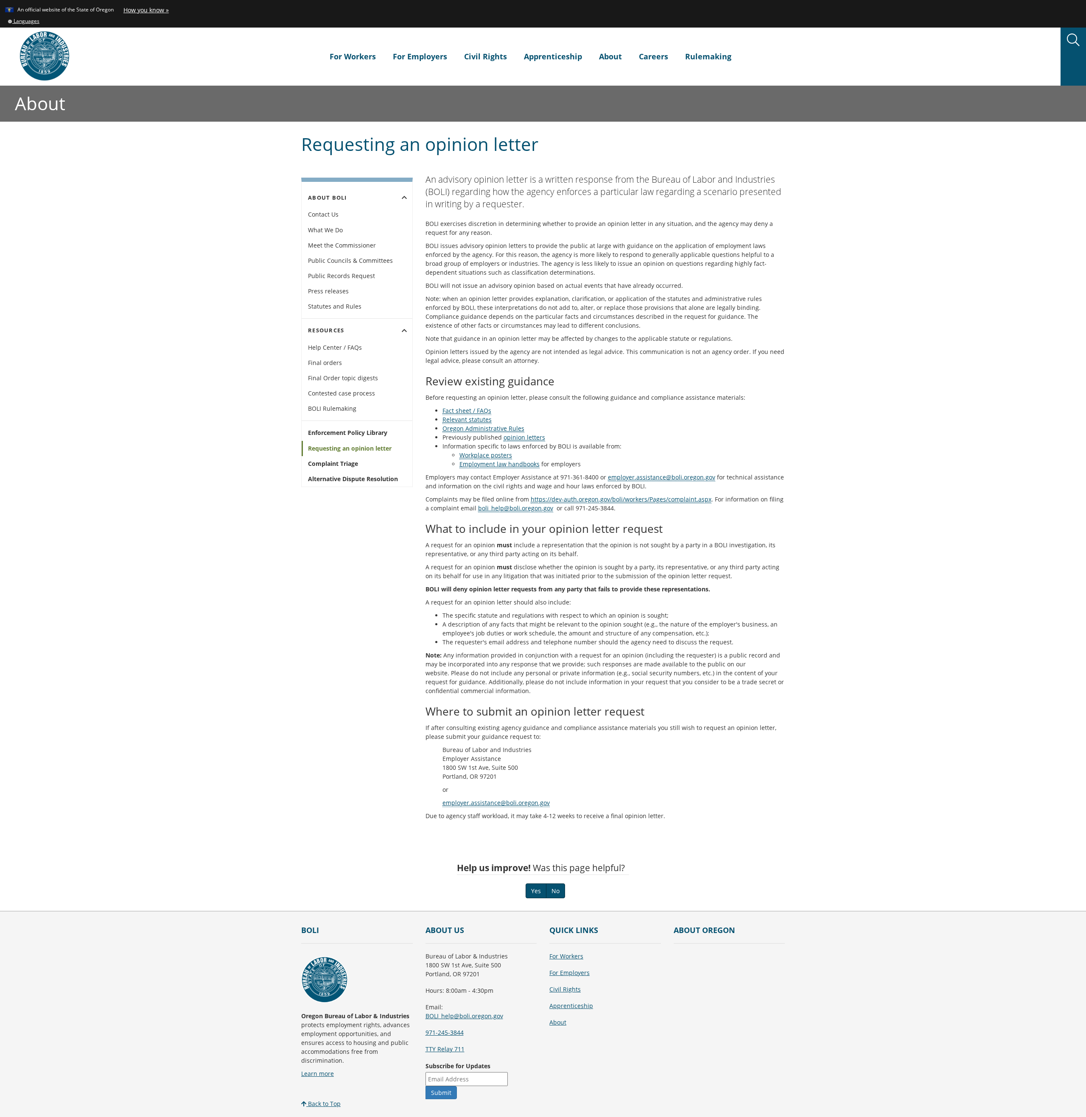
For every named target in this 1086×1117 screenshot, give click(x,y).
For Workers (353, 56)
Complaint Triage (333, 464)
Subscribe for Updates (457, 1066)
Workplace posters (485, 455)
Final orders (325, 363)
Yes (536, 891)
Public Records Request (341, 276)
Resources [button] (358, 331)
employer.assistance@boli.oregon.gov (661, 477)
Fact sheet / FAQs (466, 411)
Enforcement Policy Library (347, 433)
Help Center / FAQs (335, 347)
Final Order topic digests (343, 378)
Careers (653, 56)
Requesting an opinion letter (350, 448)
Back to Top (323, 1104)
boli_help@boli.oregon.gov (515, 508)
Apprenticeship (553, 56)
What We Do (325, 230)
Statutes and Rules (334, 306)
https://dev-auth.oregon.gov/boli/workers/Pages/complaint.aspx (621, 499)
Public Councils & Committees (350, 260)
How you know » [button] (146, 10)
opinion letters (524, 437)
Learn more (317, 1074)
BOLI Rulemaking (332, 408)
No (555, 891)
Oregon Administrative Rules (483, 428)
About (610, 56)
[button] (23, 20)
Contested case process (341, 393)
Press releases (328, 291)
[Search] (1073, 40)
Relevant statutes (467, 419)
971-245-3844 (444, 1032)
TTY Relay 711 (445, 1049)
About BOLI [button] (358, 197)
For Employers (420, 56)
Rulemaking (708, 56)
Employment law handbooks (499, 464)
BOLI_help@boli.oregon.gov (464, 1016)
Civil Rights (485, 56)
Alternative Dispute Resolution (353, 479)
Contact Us (323, 214)
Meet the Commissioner (342, 245)
